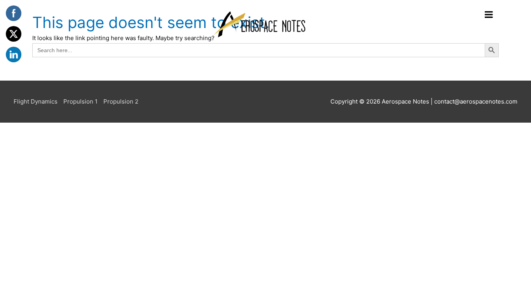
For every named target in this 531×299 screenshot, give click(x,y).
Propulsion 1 (80, 101)
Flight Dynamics (36, 101)
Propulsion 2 (120, 101)
